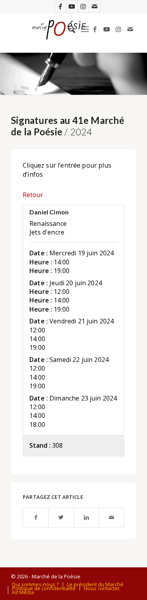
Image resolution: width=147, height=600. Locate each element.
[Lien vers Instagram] (83, 6)
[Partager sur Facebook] (35, 517)
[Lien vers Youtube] (71, 6)
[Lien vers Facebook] (60, 6)
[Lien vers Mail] (94, 6)
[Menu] (85, 29)
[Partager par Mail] (111, 517)
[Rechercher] (67, 29)
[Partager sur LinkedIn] (86, 517)
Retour (33, 194)
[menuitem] (67, 29)
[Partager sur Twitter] (61, 517)
